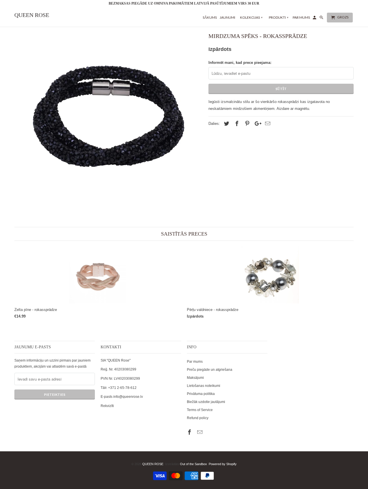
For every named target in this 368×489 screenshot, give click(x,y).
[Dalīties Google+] (256, 124)
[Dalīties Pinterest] (246, 124)
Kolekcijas (251, 17)
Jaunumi (227, 17)
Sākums (210, 17)
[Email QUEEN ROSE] (200, 432)
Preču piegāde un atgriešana (209, 370)
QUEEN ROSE (152, 464)
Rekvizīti (107, 406)
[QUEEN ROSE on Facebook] (190, 432)
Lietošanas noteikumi (203, 386)
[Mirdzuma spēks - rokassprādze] (108, 116)
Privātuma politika (201, 394)
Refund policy (197, 418)
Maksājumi (195, 378)
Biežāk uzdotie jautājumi (206, 402)
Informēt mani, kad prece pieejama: (239, 62)
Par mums (195, 362)
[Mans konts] (315, 18)
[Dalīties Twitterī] (225, 124)
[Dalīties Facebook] (236, 124)
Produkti (278, 17)
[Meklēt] (322, 18)
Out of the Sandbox (193, 464)
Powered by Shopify (223, 464)
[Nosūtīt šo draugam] (266, 124)
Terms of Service (200, 410)
